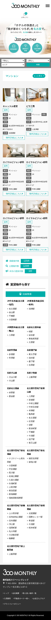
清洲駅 (32, 309)
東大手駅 (33, 354)
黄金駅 (12, 396)
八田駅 (12, 335)
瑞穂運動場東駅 (16, 498)
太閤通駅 (33, 513)
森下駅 (32, 361)
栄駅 (31, 425)
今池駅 (32, 435)
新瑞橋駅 (13, 494)
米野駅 (12, 392)
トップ (6, 593)
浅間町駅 (13, 528)
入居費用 (7, 599)
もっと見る (38, 76)
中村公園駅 (34, 403)
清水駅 (32, 358)
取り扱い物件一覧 (29, 593)
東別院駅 (13, 490)
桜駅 (31, 331)
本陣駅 (32, 410)
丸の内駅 (13, 531)
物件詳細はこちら (14, 137)
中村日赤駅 (34, 407)
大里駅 (32, 342)
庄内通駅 (13, 520)
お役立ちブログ (39, 599)
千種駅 (12, 316)
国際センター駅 (36, 517)
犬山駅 (12, 380)
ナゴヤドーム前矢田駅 (16, 460)
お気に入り (24, 15)
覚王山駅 (33, 443)
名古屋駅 (13, 309)
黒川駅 (12, 472)
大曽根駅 (13, 319)
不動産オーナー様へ (21, 599)
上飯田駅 (33, 377)
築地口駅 (33, 462)
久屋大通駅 (14, 480)
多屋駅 (12, 354)
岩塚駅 (32, 400)
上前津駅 (13, 487)
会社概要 (15, 593)
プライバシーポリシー (12, 604)
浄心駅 (12, 524)
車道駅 (32, 520)
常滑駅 (12, 358)
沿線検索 (27, 294)
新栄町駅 (33, 428)
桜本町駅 (33, 528)
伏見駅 (32, 421)
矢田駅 (32, 365)
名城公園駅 (14, 476)
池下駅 (32, 439)
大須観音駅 (14, 535)
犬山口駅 (13, 377)
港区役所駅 (34, 458)
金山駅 (12, 312)
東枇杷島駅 (34, 338)
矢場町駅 (13, 483)
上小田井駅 (14, 513)
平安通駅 (13, 469)
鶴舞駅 (12, 538)
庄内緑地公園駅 (16, 517)
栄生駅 (32, 335)
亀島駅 (32, 414)
